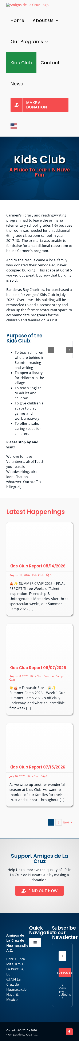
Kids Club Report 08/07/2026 (37, 668)
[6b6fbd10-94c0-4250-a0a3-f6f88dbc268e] (39, 524)
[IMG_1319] (39, 725)
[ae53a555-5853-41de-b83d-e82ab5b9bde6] (39, 625)
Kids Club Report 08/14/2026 (37, 566)
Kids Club (38, 575)
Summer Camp (53, 676)
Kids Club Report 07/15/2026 (37, 767)
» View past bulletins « (65, 991)
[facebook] (69, 1031)
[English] (13, 126)
